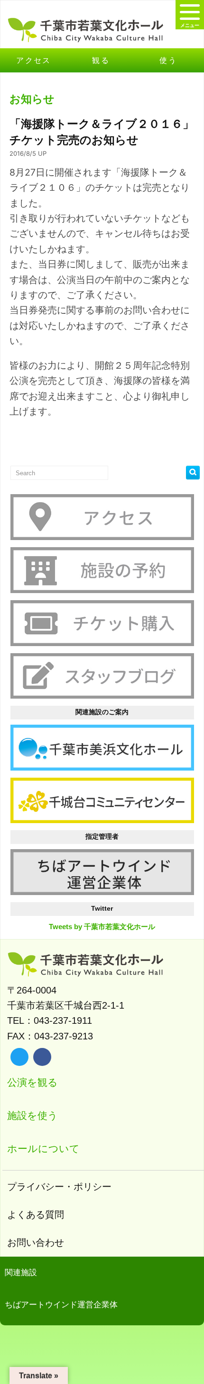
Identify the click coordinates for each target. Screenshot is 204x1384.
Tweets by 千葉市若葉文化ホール (102, 927)
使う (168, 60)
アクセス (33, 60)
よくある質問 (35, 1214)
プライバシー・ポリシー (59, 1186)
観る (101, 60)
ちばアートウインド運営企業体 (61, 1304)
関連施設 (21, 1272)
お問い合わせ (35, 1242)
